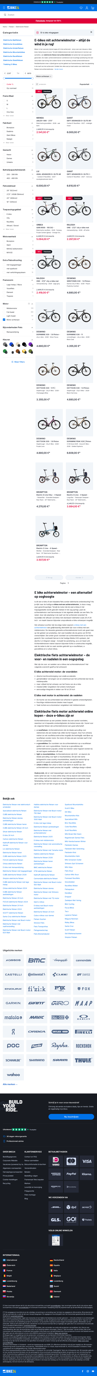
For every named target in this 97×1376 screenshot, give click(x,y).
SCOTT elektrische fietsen (13, 913)
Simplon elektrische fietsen (13, 878)
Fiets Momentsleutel (41, 934)
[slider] (4, 78)
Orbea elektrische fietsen (12, 864)
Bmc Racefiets (70, 823)
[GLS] (55, 1220)
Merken (27, 1183)
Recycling (6, 1183)
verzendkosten (56, 1305)
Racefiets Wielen (71, 886)
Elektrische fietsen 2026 (43, 857)
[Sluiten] (91, 32)
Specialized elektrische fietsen (14, 811)
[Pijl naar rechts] (60, 102)
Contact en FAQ (30, 1157)
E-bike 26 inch (8, 835)
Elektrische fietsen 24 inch (13, 905)
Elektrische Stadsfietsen (13, 60)
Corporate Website (10, 1160)
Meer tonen (10, 116)
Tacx (67, 911)
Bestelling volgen (31, 1176)
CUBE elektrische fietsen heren (15, 824)
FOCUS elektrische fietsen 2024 (15, 902)
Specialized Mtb (71, 819)
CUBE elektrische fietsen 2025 (14, 856)
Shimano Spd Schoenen (74, 863)
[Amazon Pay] (55, 1187)
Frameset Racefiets (72, 878)
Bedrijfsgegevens (9, 1157)
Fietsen (11, 27)
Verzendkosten (30, 1168)
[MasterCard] (71, 1161)
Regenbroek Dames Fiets (74, 838)
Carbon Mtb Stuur (72, 874)
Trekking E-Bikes (10, 64)
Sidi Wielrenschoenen (73, 933)
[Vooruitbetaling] (71, 1187)
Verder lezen (58, 69)
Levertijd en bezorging (33, 1187)
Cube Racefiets (71, 827)
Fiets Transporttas (41, 926)
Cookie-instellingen (10, 1179)
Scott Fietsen (70, 930)
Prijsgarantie (29, 1191)
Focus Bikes (69, 908)
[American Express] (55, 1174)
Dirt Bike (68, 812)
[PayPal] (71, 1174)
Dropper (68, 897)
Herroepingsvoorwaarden (12, 1172)
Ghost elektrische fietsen (12, 832)
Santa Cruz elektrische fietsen (14, 916)
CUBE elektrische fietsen (12, 814)
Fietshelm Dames (71, 845)
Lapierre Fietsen (71, 915)
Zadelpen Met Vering (73, 900)
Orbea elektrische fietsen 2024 (15, 888)
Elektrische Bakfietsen (12, 40)
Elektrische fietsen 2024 (12, 909)
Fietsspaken (69, 889)
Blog (26, 1199)
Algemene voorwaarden (12, 1168)
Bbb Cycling (69, 904)
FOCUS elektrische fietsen (13, 860)
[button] (18, 96)
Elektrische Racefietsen (12, 56)
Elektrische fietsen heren (12, 852)
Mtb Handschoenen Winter (75, 841)
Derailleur (68, 893)
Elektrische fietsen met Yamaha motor (48, 850)
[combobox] (74, 84)
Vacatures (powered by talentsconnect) (13, 1164)
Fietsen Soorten (40, 919)
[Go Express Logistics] (71, 1220)
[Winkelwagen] (92, 7)
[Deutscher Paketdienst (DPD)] (71, 1207)
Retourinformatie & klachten (35, 1164)
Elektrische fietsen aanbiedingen (46, 827)
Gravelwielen (70, 882)
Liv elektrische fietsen (11, 849)
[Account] (86, 7)
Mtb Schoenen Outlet (73, 860)
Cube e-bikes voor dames (44, 915)
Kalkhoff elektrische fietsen (44, 875)
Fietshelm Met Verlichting (74, 849)
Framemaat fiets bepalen (34, 1179)
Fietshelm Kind (70, 852)
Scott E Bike (69, 808)
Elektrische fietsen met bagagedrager (17, 871)
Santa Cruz (69, 926)
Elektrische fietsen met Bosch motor (17, 920)
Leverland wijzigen (17, 1316)
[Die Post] (87, 1207)
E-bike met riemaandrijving (13, 867)
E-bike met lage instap (42, 823)
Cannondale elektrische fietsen (46, 878)
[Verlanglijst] (81, 7)
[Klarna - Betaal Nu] (87, 1174)
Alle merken (9, 1084)
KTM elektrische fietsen (43, 871)
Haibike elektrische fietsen (44, 854)
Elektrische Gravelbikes (12, 44)
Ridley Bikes (69, 922)
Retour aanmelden (31, 1160)
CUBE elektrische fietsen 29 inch (15, 828)
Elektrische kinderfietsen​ (13, 48)
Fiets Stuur (69, 871)
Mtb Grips (69, 867)
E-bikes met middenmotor (44, 840)
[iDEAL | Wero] (55, 1161)
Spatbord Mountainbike (74, 804)
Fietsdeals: (41, 21)
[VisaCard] (87, 1161)
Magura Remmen (71, 919)
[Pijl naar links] (37, 102)
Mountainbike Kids (72, 816)
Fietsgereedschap (41, 930)
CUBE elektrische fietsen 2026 (14, 875)
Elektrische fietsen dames (44, 888)
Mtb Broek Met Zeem (73, 834)
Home (5, 27)
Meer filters (19, 362)
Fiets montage (29, 1195)
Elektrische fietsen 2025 (43, 837)
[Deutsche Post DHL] (55, 1207)
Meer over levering (61, 1333)
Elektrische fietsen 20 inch (44, 912)
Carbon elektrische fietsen (13, 839)
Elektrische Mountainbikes (14, 52)
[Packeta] (87, 1220)
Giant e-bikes (39, 902)
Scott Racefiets (71, 830)
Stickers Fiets (39, 923)
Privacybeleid (8, 1176)
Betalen (27, 1172)
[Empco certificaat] (55, 1240)
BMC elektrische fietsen (43, 867)
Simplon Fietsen (71, 937)
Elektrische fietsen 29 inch (13, 898)
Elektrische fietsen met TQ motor (46, 898)
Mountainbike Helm (72, 856)
